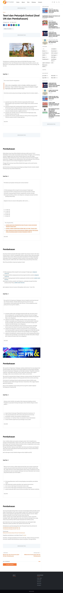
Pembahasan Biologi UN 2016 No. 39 (11, 527)
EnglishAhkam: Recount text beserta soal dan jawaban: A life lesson (51, 16)
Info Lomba (53, 39)
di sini (24, 535)
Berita (50, 8)
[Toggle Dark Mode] (57, 2)
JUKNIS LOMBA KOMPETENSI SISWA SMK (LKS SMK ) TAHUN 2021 (21, 228)
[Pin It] (9, 25)
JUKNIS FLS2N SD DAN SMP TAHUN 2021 (53, 42)
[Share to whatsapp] (16, 25)
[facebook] (52, 2)
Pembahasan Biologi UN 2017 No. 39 (11, 529)
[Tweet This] (6, 25)
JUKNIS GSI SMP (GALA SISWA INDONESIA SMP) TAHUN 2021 (54, 11)
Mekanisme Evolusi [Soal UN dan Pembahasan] (14, 532)
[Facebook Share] (4, 25)
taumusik (39, 581)
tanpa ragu (39, 578)
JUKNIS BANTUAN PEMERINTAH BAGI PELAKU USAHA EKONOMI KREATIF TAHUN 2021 (54, 34)
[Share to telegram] (19, 25)
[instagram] (54, 2)
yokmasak (39, 579)
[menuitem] (17, 2)
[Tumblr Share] (14, 25)
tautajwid (39, 585)
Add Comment (10, 564)
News (52, 8)
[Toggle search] (59, 2)
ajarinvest (39, 583)
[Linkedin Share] (11, 25)
